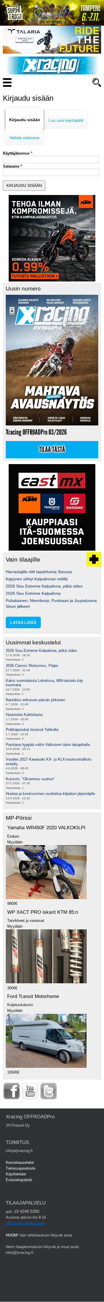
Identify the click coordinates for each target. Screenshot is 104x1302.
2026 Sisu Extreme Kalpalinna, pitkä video (44, 586)
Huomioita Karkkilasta (24, 714)
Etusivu (29, 93)
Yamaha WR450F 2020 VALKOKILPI (46, 827)
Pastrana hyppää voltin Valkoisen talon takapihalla (48, 744)
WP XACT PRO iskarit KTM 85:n (42, 912)
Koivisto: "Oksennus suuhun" (30, 779)
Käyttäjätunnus (16, 153)
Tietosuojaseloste (20, 1168)
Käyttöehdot (16, 1174)
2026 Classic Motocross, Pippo (32, 665)
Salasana (11, 166)
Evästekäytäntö (19, 1180)
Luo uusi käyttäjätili (66, 120)
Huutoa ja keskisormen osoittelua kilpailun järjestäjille (50, 793)
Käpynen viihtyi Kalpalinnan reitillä (37, 579)
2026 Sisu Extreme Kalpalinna (33, 593)
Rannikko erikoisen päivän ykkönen (35, 700)
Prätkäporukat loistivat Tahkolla (32, 729)
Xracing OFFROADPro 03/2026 (36, 432)
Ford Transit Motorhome (33, 996)
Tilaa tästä (52, 450)
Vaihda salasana (24, 137)
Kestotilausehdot (20, 1162)
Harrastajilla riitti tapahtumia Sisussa (39, 571)
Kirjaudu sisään (24, 119)
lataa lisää (23, 622)
